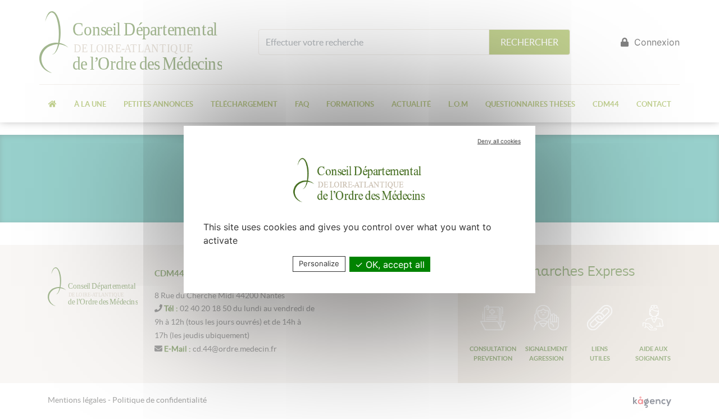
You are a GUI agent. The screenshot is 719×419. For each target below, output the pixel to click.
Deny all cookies (499, 141)
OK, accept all (394, 264)
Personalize (319, 263)
